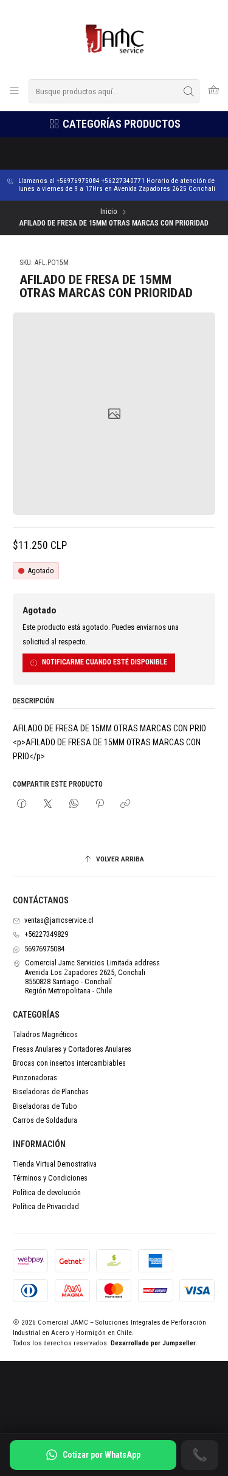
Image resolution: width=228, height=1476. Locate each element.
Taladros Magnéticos (45, 1034)
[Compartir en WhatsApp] (73, 804)
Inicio (108, 212)
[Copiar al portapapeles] (126, 804)
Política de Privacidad (46, 1206)
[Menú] (14, 91)
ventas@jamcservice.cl (59, 920)
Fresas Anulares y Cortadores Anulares (72, 1049)
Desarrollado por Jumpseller (153, 1343)
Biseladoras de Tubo (45, 1106)
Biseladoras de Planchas (51, 1092)
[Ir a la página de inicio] (114, 38)
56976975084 (44, 949)
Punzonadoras (35, 1078)
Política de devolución (47, 1192)
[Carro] (213, 91)
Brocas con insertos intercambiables (69, 1063)
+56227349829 (46, 934)
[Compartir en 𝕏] (48, 804)
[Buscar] (189, 91)
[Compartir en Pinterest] (100, 804)
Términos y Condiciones (50, 1178)
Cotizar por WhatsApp (101, 1455)
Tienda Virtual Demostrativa (55, 1164)
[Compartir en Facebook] (22, 804)
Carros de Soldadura (45, 1120)
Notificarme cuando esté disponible (104, 662)
